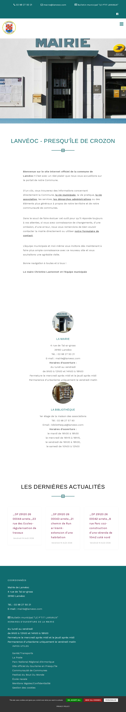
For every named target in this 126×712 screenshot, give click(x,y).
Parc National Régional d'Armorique (33, 661)
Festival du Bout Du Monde (28, 674)
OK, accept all (74, 700)
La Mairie (63, 339)
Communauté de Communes (29, 670)
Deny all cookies (93, 700)
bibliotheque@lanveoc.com (67, 424)
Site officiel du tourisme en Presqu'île (34, 666)
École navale (19, 679)
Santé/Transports (22, 653)
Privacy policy (63, 706)
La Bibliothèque (63, 409)
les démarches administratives (72, 199)
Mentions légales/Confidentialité (31, 683)
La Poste (17, 657)
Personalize (110, 700)
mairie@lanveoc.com (67, 358)
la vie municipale (65, 194)
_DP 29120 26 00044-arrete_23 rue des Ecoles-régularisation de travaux (24, 523)
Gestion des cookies (23, 687)
